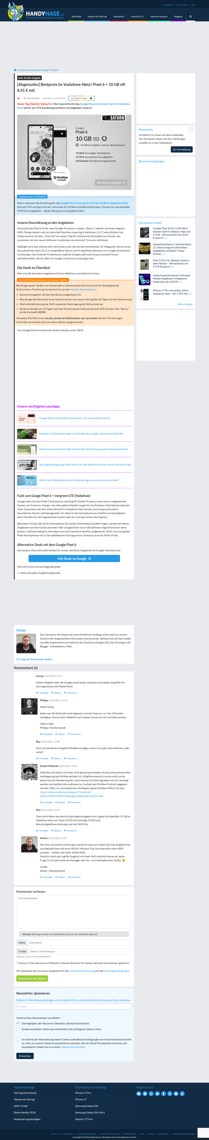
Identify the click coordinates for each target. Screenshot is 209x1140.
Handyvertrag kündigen (27, 1119)
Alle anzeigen (185, 304)
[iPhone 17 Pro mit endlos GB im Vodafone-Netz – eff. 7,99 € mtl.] (144, 294)
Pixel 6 (54, 70)
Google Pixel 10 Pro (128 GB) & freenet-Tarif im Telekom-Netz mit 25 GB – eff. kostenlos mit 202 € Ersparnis (171, 233)
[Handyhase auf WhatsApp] (151, 1093)
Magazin (178, 16)
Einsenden (25, 1055)
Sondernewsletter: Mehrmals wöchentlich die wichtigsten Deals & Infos (61, 1029)
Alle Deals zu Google (72, 558)
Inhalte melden (130, 1133)
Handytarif (118, 16)
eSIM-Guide (21, 1105)
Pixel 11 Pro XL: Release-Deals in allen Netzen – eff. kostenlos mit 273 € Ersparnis (171, 263)
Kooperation (163, 1133)
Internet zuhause (159, 16)
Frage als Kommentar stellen (35, 659)
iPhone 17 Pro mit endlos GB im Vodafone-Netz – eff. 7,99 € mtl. (170, 292)
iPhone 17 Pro (83, 1092)
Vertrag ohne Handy (25, 1092)
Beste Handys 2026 (25, 1112)
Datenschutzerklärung (81, 970)
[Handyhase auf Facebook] (163, 1093)
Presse (151, 1133)
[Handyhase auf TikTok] (182, 1093)
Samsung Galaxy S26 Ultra (90, 1112)
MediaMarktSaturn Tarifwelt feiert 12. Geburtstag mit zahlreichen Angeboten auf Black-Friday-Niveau (172, 249)
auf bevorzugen (79, 98)
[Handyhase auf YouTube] (176, 1093)
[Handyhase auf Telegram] (145, 1093)
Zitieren (57, 693)
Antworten (71, 693)
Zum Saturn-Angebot (109, 182)
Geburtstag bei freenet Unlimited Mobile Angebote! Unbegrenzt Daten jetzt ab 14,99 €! (171, 278)
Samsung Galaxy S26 (86, 1105)
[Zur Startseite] (15, 70)
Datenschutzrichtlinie (73, 1046)
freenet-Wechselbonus (83, 289)
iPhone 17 (81, 1099)
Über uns (55, 1133)
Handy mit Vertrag (97, 16)
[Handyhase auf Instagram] (169, 1093)
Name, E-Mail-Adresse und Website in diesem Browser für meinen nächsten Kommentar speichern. (74, 962)
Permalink (44, 693)
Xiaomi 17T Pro (83, 1119)
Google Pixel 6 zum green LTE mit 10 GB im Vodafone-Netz (94, 202)
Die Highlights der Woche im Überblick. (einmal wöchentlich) (55, 1023)
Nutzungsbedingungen (116, 970)
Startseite (76, 16)
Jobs (193, 5)
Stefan (21, 630)
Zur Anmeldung (182, 149)
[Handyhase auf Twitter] (157, 1093)
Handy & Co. (137, 16)
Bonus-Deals (181, 5)
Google (44, 70)
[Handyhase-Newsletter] (138, 1093)
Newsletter (167, 5)
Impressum (68, 1133)
